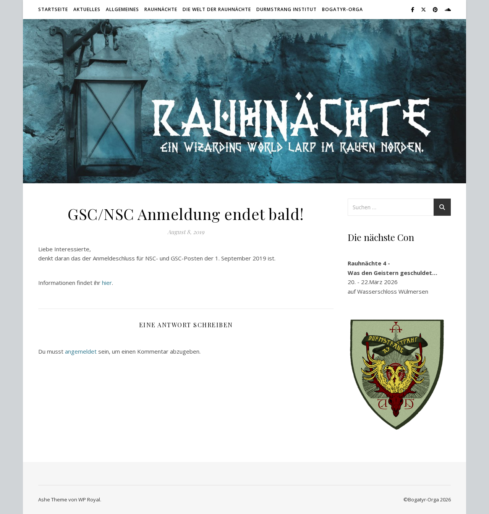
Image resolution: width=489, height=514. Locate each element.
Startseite (53, 9)
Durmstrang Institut (286, 9)
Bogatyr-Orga (342, 9)
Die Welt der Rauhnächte (217, 9)
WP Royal (89, 499)
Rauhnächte (160, 9)
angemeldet (81, 351)
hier (107, 282)
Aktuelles (86, 9)
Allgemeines (122, 9)
